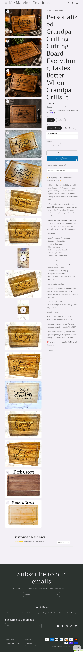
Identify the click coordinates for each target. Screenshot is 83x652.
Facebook (17, 613)
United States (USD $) (13, 643)
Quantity (49, 141)
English (29, 643)
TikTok (50, 613)
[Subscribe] (57, 594)
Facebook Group (27, 613)
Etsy (44, 613)
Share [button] (51, 350)
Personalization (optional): (56, 165)
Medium (60, 120)
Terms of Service (59, 613)
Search (9, 613)
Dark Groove (69, 128)
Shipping (49, 106)
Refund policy (71, 613)
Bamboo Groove (54, 128)
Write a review (63, 542)
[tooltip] (76, 160)
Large (51, 120)
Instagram (38, 613)
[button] (6, 2)
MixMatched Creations (62, 646)
